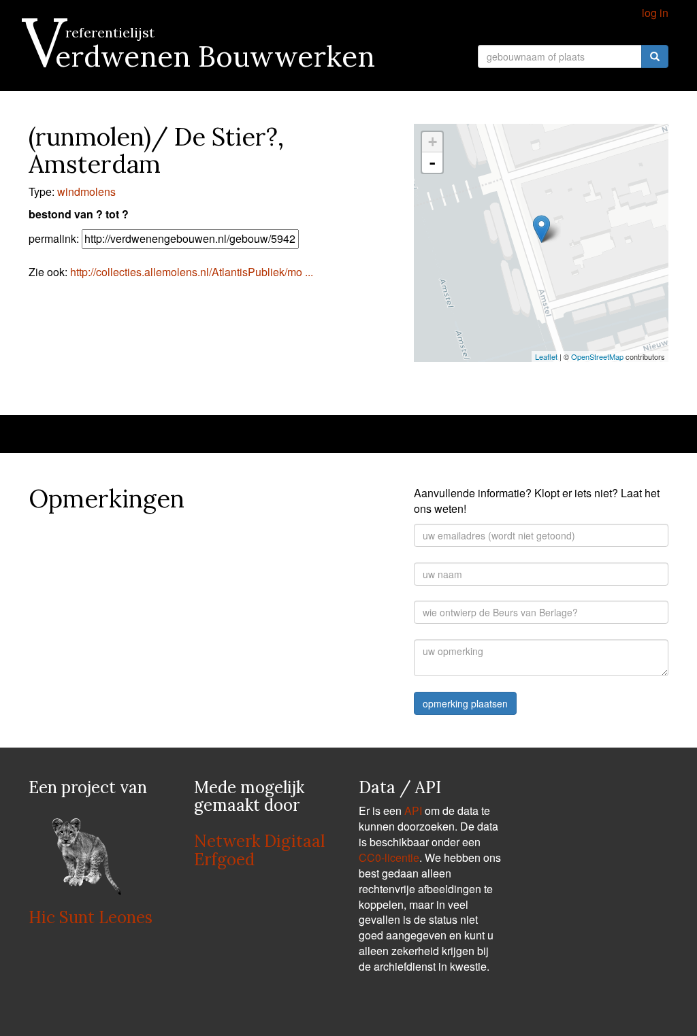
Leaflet (546, 356)
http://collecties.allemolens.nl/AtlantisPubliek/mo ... (191, 272)
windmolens (86, 191)
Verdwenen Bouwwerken (202, 56)
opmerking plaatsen (465, 703)
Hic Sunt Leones (90, 917)
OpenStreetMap (597, 356)
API (413, 810)
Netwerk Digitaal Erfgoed (259, 850)
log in (655, 12)
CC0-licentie (389, 857)
